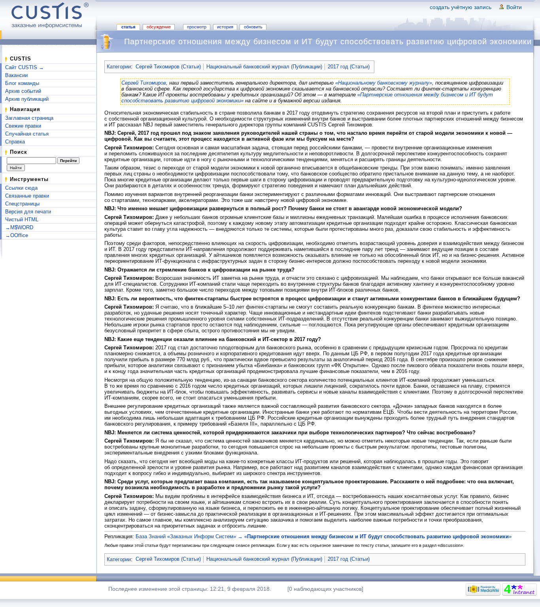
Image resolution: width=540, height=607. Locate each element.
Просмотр (196, 27)
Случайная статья (27, 134)
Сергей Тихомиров (143, 83)
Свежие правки (23, 126)
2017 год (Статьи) (349, 67)
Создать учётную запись (460, 7)
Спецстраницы (22, 204)
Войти (514, 7)
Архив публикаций (27, 99)
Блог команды (22, 83)
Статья (128, 27)
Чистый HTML (21, 219)
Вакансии (16, 75)
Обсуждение (159, 27)
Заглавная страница (29, 118)
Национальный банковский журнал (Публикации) (264, 67)
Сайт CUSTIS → (24, 67)
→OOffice (16, 235)
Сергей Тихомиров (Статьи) (168, 67)
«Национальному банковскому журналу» (383, 83)
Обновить (253, 27)
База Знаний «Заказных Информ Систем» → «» (324, 536)
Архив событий (23, 91)
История (225, 27)
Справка (15, 142)
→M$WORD (19, 227)
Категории (119, 67)
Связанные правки (27, 196)
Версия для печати (28, 212)
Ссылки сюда (21, 188)
